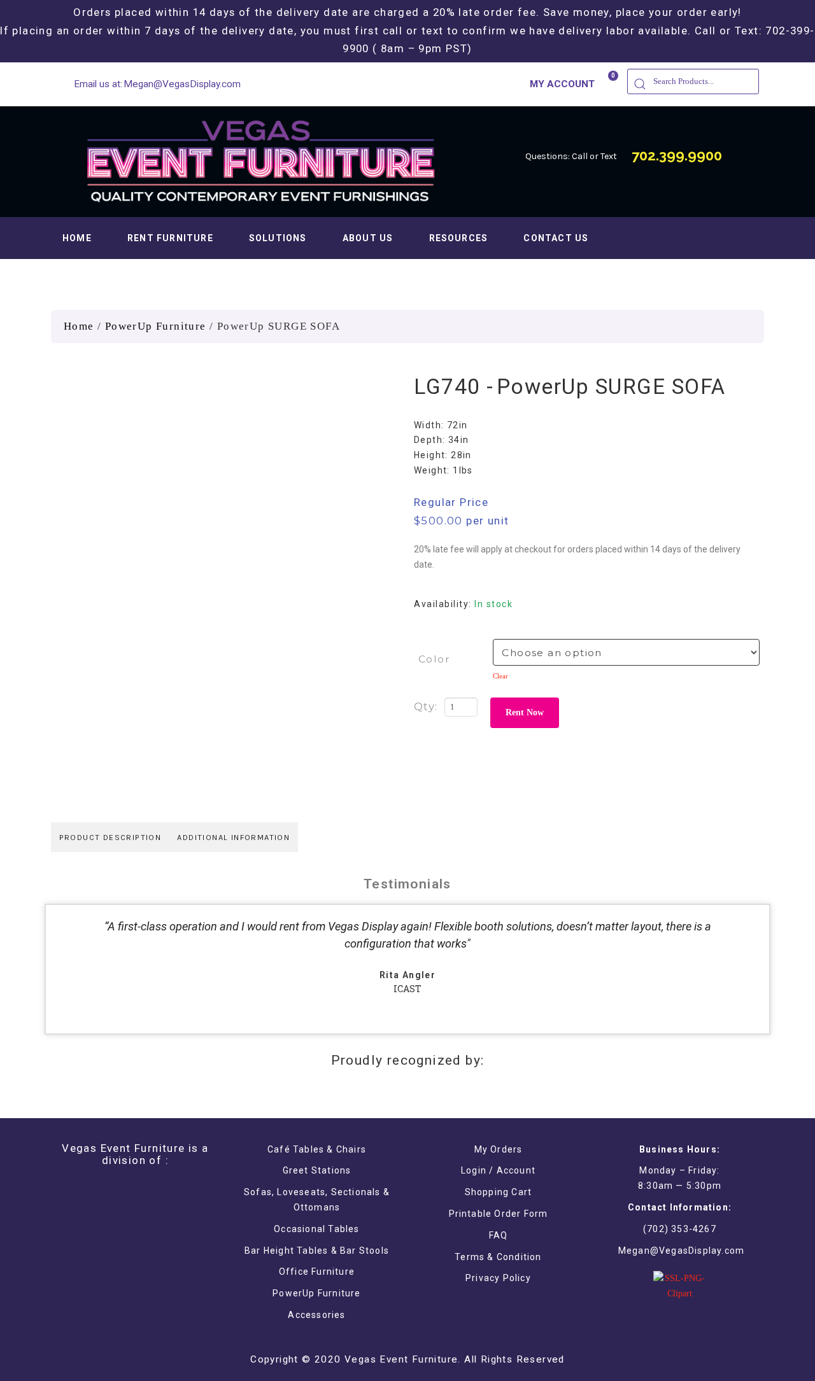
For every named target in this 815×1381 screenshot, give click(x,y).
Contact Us (555, 238)
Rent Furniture (170, 238)
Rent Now (525, 712)
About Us (368, 238)
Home (77, 238)
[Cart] (607, 83)
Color (434, 659)
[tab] (110, 837)
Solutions (278, 238)
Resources (458, 238)
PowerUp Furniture (155, 326)
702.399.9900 (677, 155)
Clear (500, 676)
